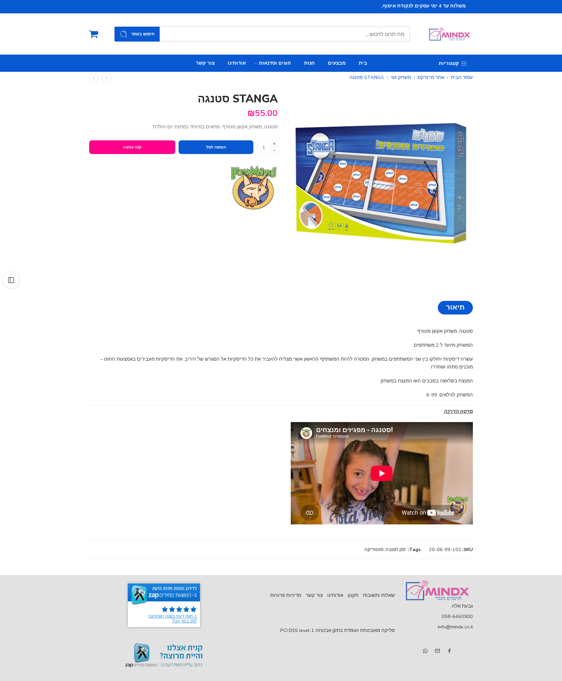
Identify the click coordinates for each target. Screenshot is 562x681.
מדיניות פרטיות (285, 595)
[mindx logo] (437, 590)
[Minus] (274, 150)
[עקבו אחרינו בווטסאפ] (425, 651)
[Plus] (274, 143)
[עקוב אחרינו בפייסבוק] (449, 650)
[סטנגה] (381, 184)
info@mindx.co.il (455, 626)
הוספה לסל (216, 147)
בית (363, 63)
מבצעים (337, 63)
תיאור (455, 307)
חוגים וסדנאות (275, 63)
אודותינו (237, 63)
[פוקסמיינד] (253, 188)
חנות (309, 63)
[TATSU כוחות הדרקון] (106, 77)
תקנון (353, 595)
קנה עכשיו (132, 147)
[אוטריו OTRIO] (94, 77)
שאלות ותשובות (379, 595)
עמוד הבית (462, 77)
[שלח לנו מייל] (437, 651)
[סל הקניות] (93, 34)
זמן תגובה (395, 549)
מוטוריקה (373, 549)
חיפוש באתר (142, 34)
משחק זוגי (401, 77)
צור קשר (205, 63)
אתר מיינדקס (431, 77)
